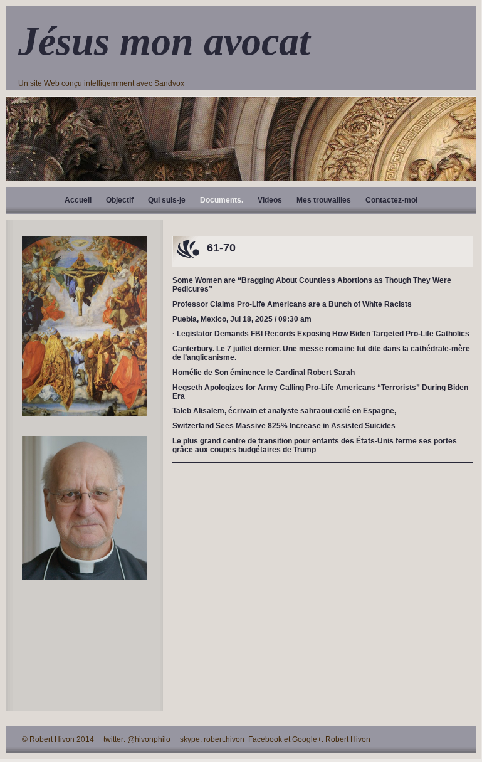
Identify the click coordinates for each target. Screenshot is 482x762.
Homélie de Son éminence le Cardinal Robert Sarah (263, 372)
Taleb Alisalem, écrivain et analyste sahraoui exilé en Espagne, (284, 410)
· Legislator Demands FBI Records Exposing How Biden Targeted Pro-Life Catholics (320, 333)
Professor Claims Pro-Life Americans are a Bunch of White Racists (292, 304)
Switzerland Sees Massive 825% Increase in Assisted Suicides (284, 425)
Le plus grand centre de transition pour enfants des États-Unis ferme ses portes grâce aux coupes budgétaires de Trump (314, 445)
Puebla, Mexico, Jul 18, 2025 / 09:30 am (242, 319)
